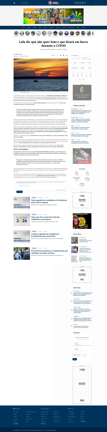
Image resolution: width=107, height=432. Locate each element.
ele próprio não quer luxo (50, 98)
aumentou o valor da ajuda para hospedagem (49, 131)
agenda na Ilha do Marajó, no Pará (45, 151)
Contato (83, 27)
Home (23, 27)
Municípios (77, 234)
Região (34, 27)
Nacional (64, 27)
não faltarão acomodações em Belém (56, 95)
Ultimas (77, 27)
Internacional (71, 27)
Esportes (58, 27)
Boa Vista (29, 27)
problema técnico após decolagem (46, 175)
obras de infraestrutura (40, 102)
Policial (45, 27)
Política (40, 27)
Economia (52, 27)
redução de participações (61, 128)
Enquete (76, 333)
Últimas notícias (79, 105)
